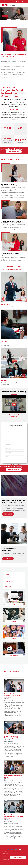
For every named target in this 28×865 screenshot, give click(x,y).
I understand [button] (18, 857)
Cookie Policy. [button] (5, 863)
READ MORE (8, 514)
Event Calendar (8, 579)
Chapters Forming (9, 584)
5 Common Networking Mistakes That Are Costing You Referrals (13, 816)
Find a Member (8, 581)
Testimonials (8, 586)
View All (21, 675)
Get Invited (5, 16)
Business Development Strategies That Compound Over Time (12, 695)
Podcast (14, 621)
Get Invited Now (13, 152)
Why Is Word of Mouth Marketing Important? (11, 737)
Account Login (19, 1)
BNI (14, 605)
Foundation (14, 638)
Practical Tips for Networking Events (13, 776)
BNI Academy (14, 655)
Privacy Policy (9, 464)
